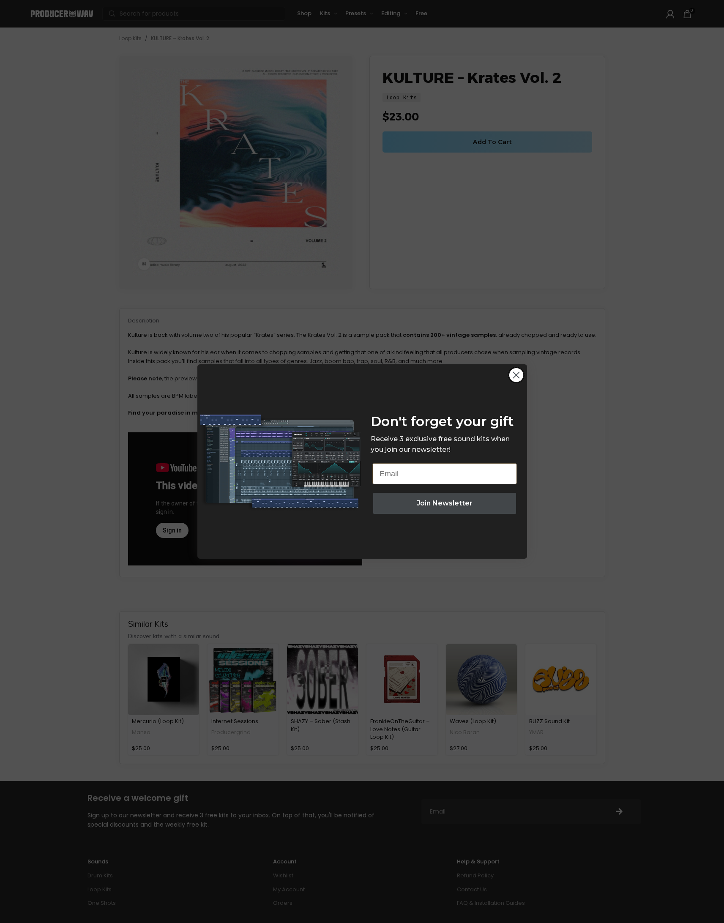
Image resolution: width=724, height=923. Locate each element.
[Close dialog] (516, 375)
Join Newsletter (445, 503)
